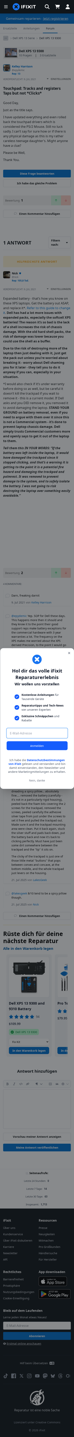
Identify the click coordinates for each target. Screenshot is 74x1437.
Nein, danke (37, 780)
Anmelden (37, 745)
